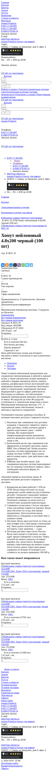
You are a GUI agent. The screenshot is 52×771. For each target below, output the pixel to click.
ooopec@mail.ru (8, 23)
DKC (10, 579)
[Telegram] (31, 265)
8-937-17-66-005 (9, 26)
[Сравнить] (2, 259)
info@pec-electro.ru (10, 39)
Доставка (11, 368)
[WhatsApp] (23, 265)
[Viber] (19, 265)
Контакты (6, 690)
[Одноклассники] (7, 265)
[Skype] (27, 265)
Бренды (5, 677)
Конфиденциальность (12, 766)
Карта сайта (7, 700)
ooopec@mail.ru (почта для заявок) (18, 41)
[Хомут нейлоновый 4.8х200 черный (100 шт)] (26, 228)
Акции (4, 674)
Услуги (4, 679)
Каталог (5, 672)
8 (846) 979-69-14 (9, 31)
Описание (12, 363)
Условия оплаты (9, 685)
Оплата (10, 366)
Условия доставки (10, 687)
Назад (17, 160)
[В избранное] (2, 256)
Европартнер (7, 315)
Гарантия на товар (10, 693)
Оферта (5, 698)
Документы (7, 695)
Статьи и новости (10, 682)
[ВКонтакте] (3, 265)
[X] (15, 265)
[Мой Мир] (11, 265)
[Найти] (7, 86)
